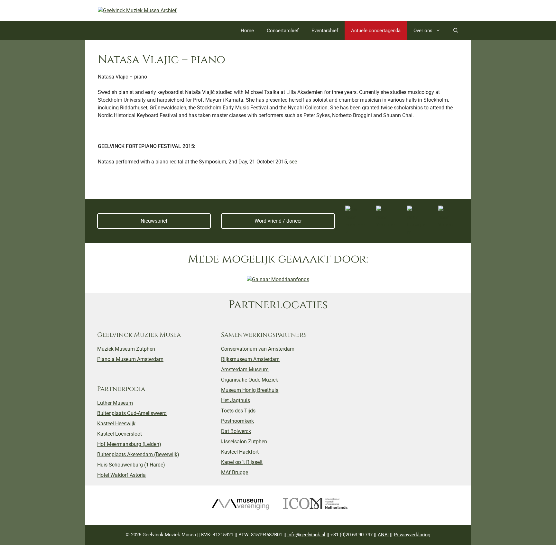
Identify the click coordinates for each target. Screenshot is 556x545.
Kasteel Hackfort (240, 452)
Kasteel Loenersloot (119, 434)
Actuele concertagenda (376, 30)
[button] (456, 30)
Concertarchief (283, 30)
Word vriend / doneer (278, 221)
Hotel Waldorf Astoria (121, 475)
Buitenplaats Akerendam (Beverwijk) (138, 454)
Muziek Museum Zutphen (126, 349)
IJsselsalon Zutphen (244, 442)
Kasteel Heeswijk (116, 423)
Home (247, 30)
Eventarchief (324, 30)
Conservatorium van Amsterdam (257, 349)
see (293, 162)
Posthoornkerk (237, 421)
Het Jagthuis (235, 400)
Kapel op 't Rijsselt (242, 462)
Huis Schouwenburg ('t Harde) (131, 465)
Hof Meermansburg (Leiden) (129, 444)
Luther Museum (115, 403)
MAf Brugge (234, 472)
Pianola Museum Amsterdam (130, 359)
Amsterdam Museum (245, 369)
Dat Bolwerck (236, 431)
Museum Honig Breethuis (249, 390)
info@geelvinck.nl (306, 535)
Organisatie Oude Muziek (249, 380)
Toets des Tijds (238, 411)
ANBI (383, 535)
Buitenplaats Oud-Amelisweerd (132, 413)
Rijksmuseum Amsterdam (250, 359)
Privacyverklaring (412, 535)
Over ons (422, 30)
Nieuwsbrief (154, 221)
